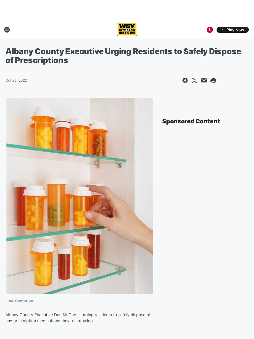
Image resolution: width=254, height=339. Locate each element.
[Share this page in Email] (203, 80)
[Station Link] (127, 30)
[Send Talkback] (210, 30)
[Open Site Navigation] (7, 30)
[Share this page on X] (194, 80)
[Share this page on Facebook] (185, 80)
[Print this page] (213, 80)
